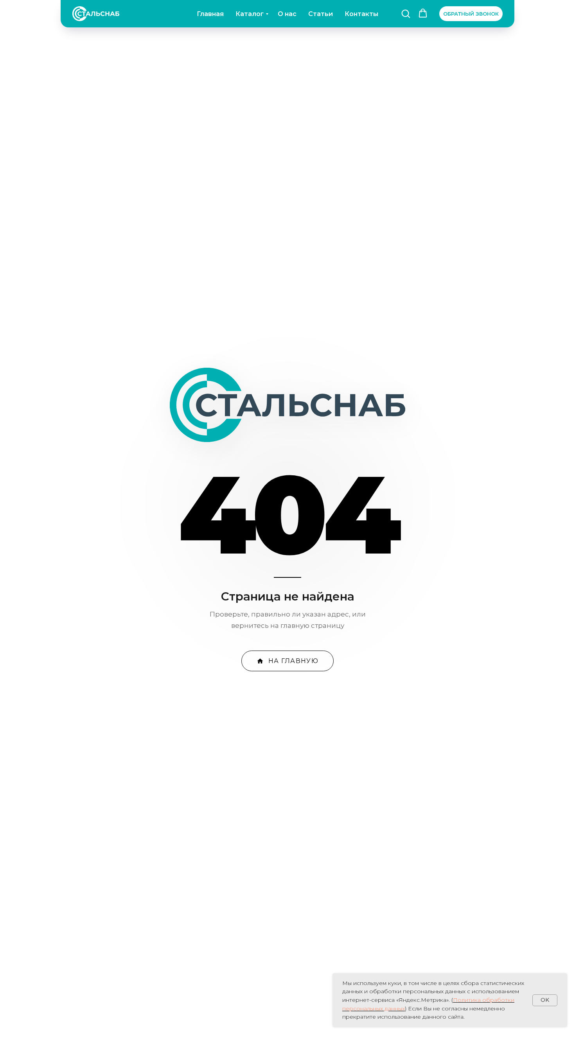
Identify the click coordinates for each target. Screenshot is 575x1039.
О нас (287, 14)
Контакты (361, 14)
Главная (210, 14)
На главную (293, 661)
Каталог (249, 14)
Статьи (320, 14)
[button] (405, 13)
